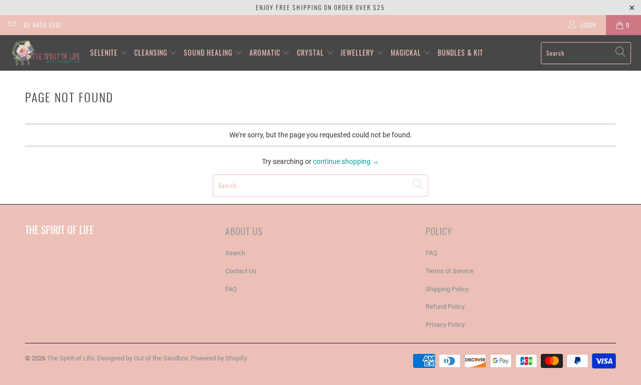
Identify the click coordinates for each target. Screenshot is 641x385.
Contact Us (240, 271)
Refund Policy (445, 306)
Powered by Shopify (219, 358)
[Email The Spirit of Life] (12, 25)
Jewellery (358, 52)
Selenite (105, 52)
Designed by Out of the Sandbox (142, 358)
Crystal (311, 52)
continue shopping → (346, 161)
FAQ (231, 289)
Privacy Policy (445, 324)
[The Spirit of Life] (45, 53)
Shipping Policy (447, 289)
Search (235, 253)
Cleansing (151, 52)
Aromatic (265, 52)
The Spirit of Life (70, 358)
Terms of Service (450, 271)
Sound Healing (209, 52)
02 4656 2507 (43, 25)
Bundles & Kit (460, 52)
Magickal (407, 52)
